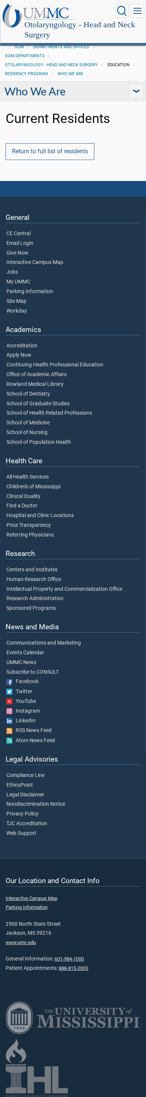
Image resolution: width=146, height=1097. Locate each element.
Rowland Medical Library (35, 384)
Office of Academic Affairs (36, 375)
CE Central (18, 234)
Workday (16, 311)
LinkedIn (24, 721)
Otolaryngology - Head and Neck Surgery (79, 29)
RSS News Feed (32, 731)
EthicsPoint (19, 785)
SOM (19, 46)
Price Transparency (28, 525)
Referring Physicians (30, 535)
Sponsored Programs (31, 608)
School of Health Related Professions (49, 413)
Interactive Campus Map (34, 262)
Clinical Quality (23, 497)
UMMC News (21, 663)
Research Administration (35, 599)
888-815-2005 (73, 968)
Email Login (19, 243)
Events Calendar (25, 653)
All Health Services (27, 477)
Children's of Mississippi (33, 487)
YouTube (24, 701)
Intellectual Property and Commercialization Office (64, 589)
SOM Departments (25, 55)
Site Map (16, 301)
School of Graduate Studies (38, 404)
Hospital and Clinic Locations (40, 516)
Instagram (26, 711)
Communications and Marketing (43, 643)
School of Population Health (38, 442)
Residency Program (26, 73)
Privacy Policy (22, 814)
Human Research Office (33, 580)
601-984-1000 (69, 959)
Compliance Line (25, 775)
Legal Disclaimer (25, 795)
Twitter (22, 692)
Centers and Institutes (32, 570)
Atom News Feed (33, 741)
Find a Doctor (21, 506)
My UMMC (18, 282)
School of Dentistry (28, 394)
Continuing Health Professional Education (54, 365)
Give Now (17, 253)
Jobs (12, 272)
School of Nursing (27, 433)
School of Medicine (28, 423)
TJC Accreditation (26, 824)
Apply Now (18, 355)
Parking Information (29, 292)
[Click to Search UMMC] (122, 11)
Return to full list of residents (50, 151)
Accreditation (21, 346)
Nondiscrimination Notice (35, 804)
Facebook (25, 682)
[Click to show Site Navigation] (137, 11)
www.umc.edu (21, 942)
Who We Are (70, 73)
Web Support (21, 833)
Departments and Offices (61, 46)
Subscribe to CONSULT (32, 672)
